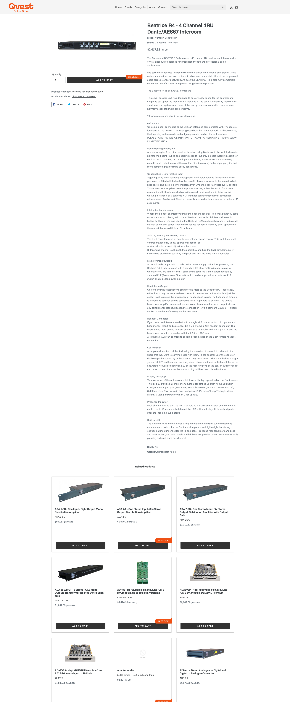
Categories (141, 7)
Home (118, 7)
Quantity (56, 74)
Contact (162, 7)
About (152, 7)
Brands (128, 7)
